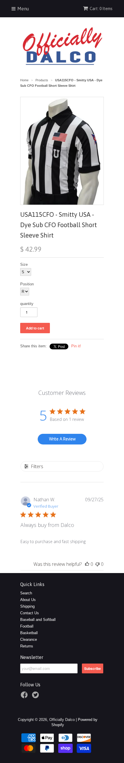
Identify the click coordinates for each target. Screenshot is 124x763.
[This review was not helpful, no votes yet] (97, 564)
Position (27, 284)
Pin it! (76, 346)
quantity (26, 304)
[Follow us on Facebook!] (25, 697)
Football (26, 626)
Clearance (28, 639)
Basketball (29, 633)
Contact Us (29, 613)
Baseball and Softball (38, 619)
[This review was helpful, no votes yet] (87, 564)
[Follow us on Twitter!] (36, 697)
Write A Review (62, 439)
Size (24, 264)
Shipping (27, 606)
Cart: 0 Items (101, 8)
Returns (26, 646)
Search (26, 593)
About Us (28, 600)
